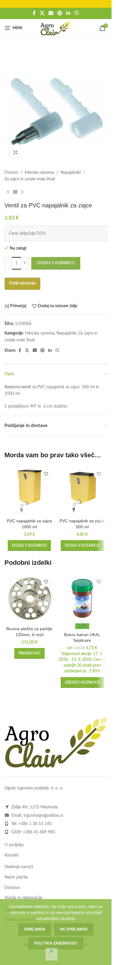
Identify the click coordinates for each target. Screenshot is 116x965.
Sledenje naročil (18, 867)
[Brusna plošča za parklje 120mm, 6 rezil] (29, 598)
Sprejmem (34, 929)
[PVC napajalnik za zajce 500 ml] (82, 490)
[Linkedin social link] (68, 13)
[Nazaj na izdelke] (15, 192)
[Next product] (22, 192)
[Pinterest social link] (59, 13)
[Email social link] (51, 13)
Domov (11, 173)
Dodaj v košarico (55, 263)
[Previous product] (8, 192)
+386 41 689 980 (39, 832)
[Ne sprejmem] (51, 954)
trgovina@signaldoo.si (43, 815)
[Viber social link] (76, 13)
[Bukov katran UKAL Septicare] (82, 598)
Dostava (12, 888)
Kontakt (11, 855)
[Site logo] (55, 28)
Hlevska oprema (39, 173)
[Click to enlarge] (15, 152)
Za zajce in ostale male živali (29, 179)
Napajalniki (71, 173)
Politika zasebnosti (56, 943)
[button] (29, 545)
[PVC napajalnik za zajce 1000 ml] (29, 490)
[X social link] (42, 13)
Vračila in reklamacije (23, 898)
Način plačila (16, 877)
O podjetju (14, 845)
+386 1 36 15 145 (35, 824)
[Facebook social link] (34, 13)
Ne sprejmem (73, 929)
